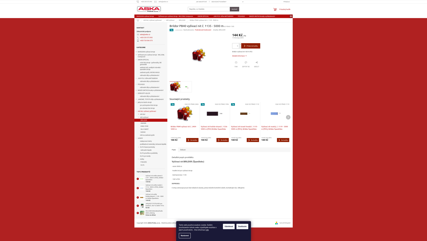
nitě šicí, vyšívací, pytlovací (147, 111)
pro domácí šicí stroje (147, 108)
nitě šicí (142, 114)
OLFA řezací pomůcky (147, 147)
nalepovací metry (146, 141)
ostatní (140, 138)
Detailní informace (238, 56)
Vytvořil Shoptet (284, 223)
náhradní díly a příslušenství (149, 75)
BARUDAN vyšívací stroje (146, 52)
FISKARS (144, 162)
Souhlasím (242, 226)
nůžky (142, 159)
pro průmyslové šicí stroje (149, 105)
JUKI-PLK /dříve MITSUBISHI (148, 78)
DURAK (143, 132)
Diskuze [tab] (183, 150)
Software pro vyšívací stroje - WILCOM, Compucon (151, 56)
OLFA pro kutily (145, 156)
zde (207, 230)
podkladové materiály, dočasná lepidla (153, 144)
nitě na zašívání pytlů (147, 135)
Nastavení (185, 236)
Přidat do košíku (252, 46)
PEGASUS (141, 84)
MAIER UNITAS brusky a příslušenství (150, 90)
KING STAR (144, 126)
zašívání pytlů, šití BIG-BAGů (150, 72)
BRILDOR (144, 120)
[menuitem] (145, 16)
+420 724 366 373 (146, 40)
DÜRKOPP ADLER (144, 93)
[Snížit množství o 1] (240, 47)
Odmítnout (229, 226)
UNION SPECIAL (143, 60)
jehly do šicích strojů (145, 102)
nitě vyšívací (144, 117)
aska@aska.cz (145, 34)
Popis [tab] (174, 150)
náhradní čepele (146, 150)
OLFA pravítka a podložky (149, 153)
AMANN (143, 123)
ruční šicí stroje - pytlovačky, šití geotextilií (150, 63)
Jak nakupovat (201, 2)
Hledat (234, 9)
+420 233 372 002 (146, 37)
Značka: (219, 30)
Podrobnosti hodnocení (203, 30)
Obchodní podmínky (218, 2)
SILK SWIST (145, 129)
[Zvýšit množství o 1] (240, 44)
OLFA (142, 165)
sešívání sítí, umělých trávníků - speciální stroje (150, 68)
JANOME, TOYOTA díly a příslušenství (151, 99)
